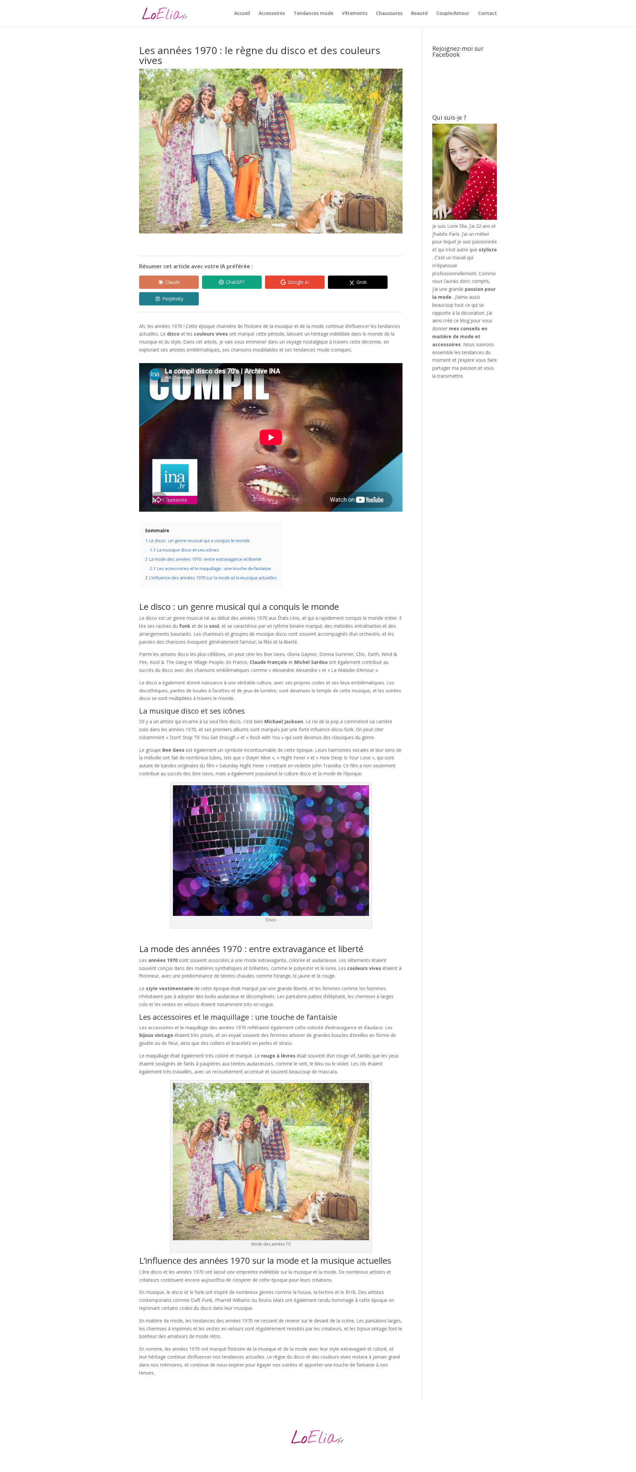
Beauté (419, 13)
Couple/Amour (452, 13)
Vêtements (354, 13)
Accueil (242, 13)
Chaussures (389, 13)
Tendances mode (313, 13)
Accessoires (272, 13)
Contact (487, 13)
